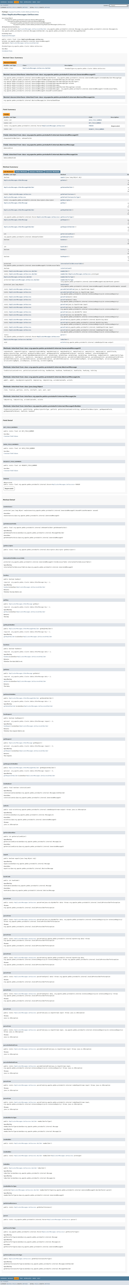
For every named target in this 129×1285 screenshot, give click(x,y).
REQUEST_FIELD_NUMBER (96, 129)
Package (10, 2)
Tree (21, 2)
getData (63, 180)
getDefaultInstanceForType (70, 197)
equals (63, 177)
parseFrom (64, 297)
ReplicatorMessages (8, 35)
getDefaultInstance (67, 194)
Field (14, 7)
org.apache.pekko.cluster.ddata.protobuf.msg (23, 12)
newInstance (65, 284)
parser (63, 335)
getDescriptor (65, 200)
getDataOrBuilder (67, 187)
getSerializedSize (67, 234)
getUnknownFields (67, 237)
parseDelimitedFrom (67, 289)
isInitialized (65, 268)
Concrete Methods (52, 171)
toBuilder (64, 339)
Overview (4, 2)
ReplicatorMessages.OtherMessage (15, 180)
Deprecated (27, 2)
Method (25, 7)
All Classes (4, 5)
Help (38, 2)
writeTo (63, 342)
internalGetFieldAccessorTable (71, 263)
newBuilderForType (67, 277)
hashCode (64, 246)
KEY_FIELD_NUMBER (95, 123)
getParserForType (67, 217)
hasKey (63, 249)
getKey (63, 203)
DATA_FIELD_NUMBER (95, 120)
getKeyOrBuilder (66, 210)
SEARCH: (106, 5)
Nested (9, 7)
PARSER (91, 126)
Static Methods (21, 171)
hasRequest (64, 256)
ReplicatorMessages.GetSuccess (53, 126)
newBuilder (64, 271)
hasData (63, 239)
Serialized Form (7, 51)
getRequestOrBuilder (68, 227)
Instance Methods (36, 171)
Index (34, 2)
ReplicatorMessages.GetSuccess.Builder (37, 68)
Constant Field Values (11, 436)
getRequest (64, 220)
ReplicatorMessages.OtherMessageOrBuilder (19, 187)
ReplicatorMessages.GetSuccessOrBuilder (32, 29)
